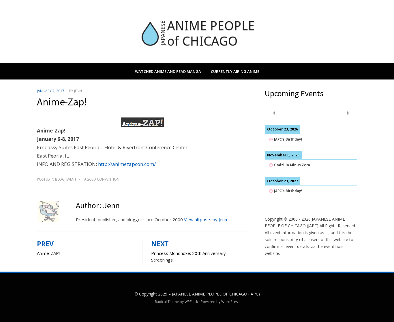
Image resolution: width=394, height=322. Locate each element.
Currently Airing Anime (235, 71)
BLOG (60, 179)
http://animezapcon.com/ (127, 164)
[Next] (348, 113)
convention (108, 179)
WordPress (230, 301)
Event (71, 179)
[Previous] (274, 113)
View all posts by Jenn (205, 219)
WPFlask (191, 301)
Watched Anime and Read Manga (168, 71)
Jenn (78, 90)
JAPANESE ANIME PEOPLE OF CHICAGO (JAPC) (216, 294)
